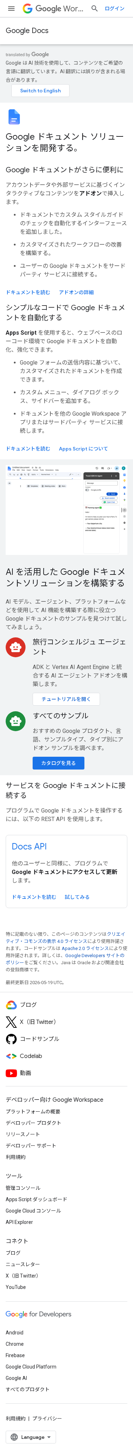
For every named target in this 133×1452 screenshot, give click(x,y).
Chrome (15, 1344)
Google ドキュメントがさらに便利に (65, 170)
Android (14, 1332)
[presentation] (66, 142)
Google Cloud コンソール (33, 1211)
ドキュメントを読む (28, 292)
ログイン (114, 8)
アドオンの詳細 (76, 292)
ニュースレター (23, 1264)
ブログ (13, 1253)
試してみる (77, 897)
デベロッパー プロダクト (33, 1123)
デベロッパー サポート (31, 1146)
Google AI (16, 1378)
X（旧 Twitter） (23, 1276)
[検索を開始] (94, 8)
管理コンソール (23, 1188)
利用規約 (16, 1157)
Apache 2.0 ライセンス (85, 948)
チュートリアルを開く (66, 699)
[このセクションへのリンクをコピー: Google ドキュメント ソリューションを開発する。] (91, 149)
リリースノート (23, 1134)
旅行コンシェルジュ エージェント (79, 647)
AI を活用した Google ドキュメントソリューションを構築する (66, 578)
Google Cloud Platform (31, 1367)
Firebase (15, 1355)
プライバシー (47, 1418)
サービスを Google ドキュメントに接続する (66, 790)
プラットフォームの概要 (33, 1111)
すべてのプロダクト (28, 1389)
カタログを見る (58, 763)
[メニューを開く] (11, 8)
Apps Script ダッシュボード (36, 1199)
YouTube (16, 1287)
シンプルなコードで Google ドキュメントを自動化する (65, 312)
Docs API (29, 846)
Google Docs (27, 30)
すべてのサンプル (60, 716)
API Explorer (19, 1222)
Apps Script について (83, 449)
